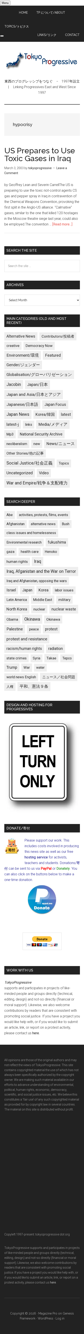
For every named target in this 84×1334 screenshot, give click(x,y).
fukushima (57, 542)
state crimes (16, 658)
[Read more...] (62, 224)
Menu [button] (5, 3)
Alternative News (20, 336)
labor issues (64, 590)
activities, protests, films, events (43, 515)
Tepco (67, 658)
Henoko (51, 551)
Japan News (17, 414)
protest (51, 629)
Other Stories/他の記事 (25, 453)
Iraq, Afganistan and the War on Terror (41, 571)
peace (34, 629)
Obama (12, 619)
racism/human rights (24, 648)
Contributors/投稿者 (58, 336)
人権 (9, 687)
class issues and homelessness (31, 533)
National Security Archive (41, 434)
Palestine (14, 629)
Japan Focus (55, 404)
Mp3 (10, 434)
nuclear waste (63, 609)
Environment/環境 (22, 355)
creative (12, 345)
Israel (11, 590)
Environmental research (24, 542)
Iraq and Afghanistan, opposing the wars (36, 581)
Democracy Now (39, 345)
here (35, 1033)
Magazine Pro (47, 1313)
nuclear (39, 609)
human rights (17, 561)
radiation (55, 648)
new (36, 444)
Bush (65, 524)
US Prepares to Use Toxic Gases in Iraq (39, 154)
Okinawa (32, 619)
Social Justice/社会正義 (29, 463)
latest (66, 414)
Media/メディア (52, 424)
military (64, 599)
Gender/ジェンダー (23, 365)
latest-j (12, 424)
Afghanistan (15, 524)
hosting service (36, 857)
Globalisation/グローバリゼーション (39, 374)
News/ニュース (60, 443)
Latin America (16, 600)
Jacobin (13, 384)
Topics (64, 463)
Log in (60, 1318)
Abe (9, 515)
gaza (10, 551)
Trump (11, 667)
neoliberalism (16, 444)
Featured (53, 355)
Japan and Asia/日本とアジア (33, 394)
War (26, 667)
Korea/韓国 (45, 414)
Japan (27, 590)
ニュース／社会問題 (58, 677)
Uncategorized (19, 472)
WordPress (45, 1318)
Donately (63, 868)
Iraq (37, 561)
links (28, 425)
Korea (43, 590)
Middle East (42, 599)
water (40, 667)
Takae (51, 658)
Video (44, 473)
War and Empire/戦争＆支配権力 (37, 483)
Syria (36, 658)
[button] (2, 36)
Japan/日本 (37, 384)
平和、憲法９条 (34, 686)
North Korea (16, 609)
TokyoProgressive (42, 60)
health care (30, 552)
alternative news (43, 524)
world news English (21, 677)
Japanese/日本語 (22, 404)
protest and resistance (26, 638)
